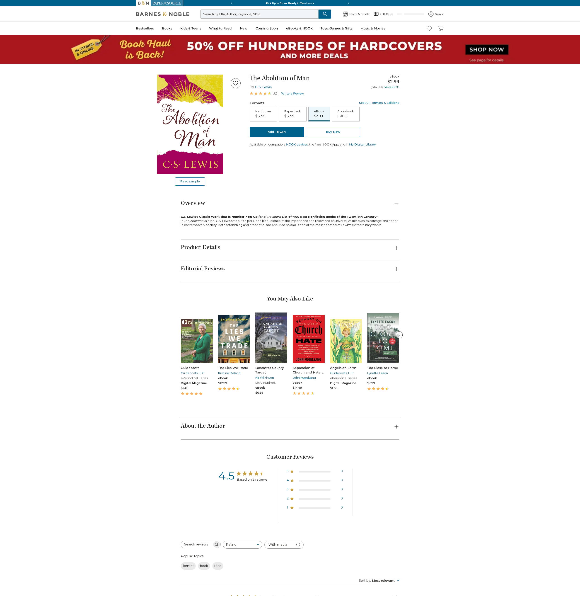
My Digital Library (362, 145)
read (217, 566)
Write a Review (292, 93)
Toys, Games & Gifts (336, 28)
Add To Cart (277, 132)
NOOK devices (297, 145)
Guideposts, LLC (192, 373)
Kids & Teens (190, 28)
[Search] (340, 14)
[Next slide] (399, 334)
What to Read (220, 28)
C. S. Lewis (263, 87)
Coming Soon (267, 28)
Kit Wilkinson (264, 377)
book (204, 566)
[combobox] (242, 545)
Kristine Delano (229, 373)
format (188, 566)
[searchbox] (196, 544)
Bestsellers (145, 28)
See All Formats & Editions (379, 102)
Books (167, 28)
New (243, 28)
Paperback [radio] (292, 114)
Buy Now (333, 132)
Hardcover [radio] (263, 114)
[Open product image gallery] (190, 124)
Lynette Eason (377, 373)
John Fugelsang (304, 377)
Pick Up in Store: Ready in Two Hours (290, 3)
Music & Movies (372, 28)
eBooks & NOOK (299, 28)
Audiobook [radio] (345, 114)
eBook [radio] (319, 114)
